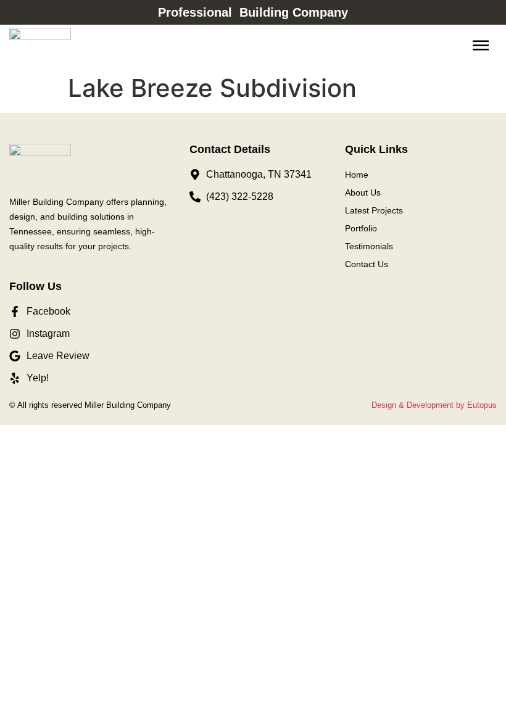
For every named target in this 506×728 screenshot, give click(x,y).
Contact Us (366, 264)
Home (356, 175)
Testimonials (369, 246)
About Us (363, 192)
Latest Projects (374, 210)
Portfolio (361, 228)
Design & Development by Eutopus (434, 405)
